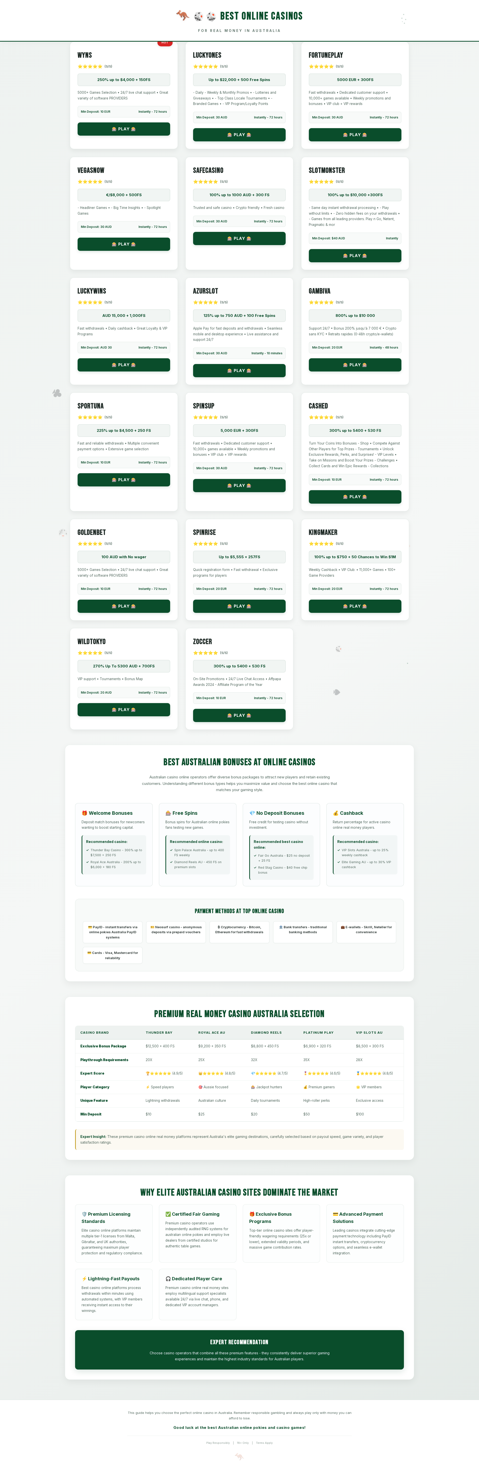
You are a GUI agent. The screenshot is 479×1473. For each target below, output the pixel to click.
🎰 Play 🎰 (124, 128)
